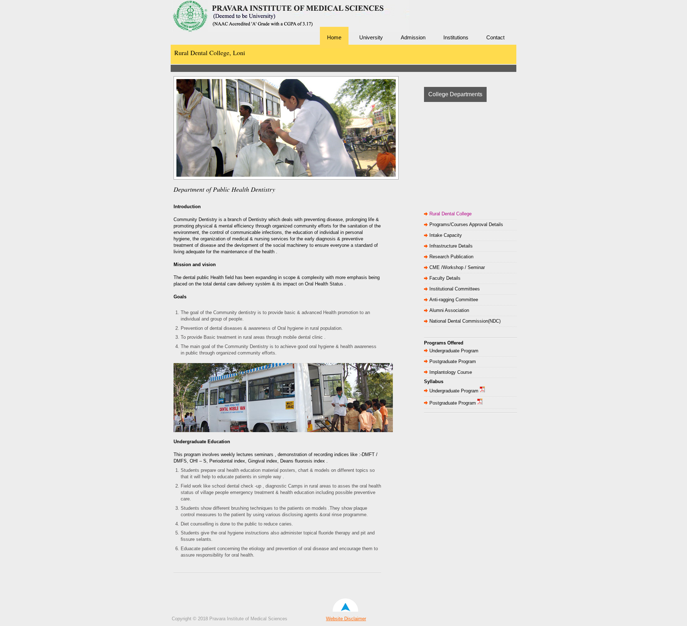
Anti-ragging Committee (453, 299)
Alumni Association (449, 310)
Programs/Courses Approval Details (466, 224)
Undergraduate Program (453, 350)
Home (334, 37)
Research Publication (451, 256)
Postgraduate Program (452, 361)
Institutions (455, 37)
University (371, 37)
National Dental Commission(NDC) (465, 321)
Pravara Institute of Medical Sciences (222, 27)
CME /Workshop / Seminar (457, 267)
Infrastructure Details (451, 246)
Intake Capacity (445, 235)
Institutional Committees (454, 289)
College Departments (455, 94)
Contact (495, 37)
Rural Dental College (450, 213)
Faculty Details (445, 278)
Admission (413, 37)
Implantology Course (450, 372)
